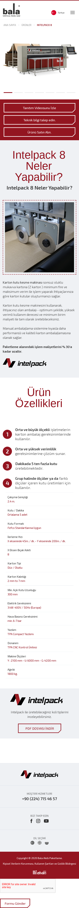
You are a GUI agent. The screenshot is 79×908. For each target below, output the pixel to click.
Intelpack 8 (44, 25)
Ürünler (26, 25)
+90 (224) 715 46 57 (39, 798)
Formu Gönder (15, 903)
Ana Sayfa (9, 25)
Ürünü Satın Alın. (39, 132)
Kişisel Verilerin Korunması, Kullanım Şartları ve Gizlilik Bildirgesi (39, 863)
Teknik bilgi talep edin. (40, 120)
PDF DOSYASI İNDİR (39, 728)
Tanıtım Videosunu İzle (39, 108)
